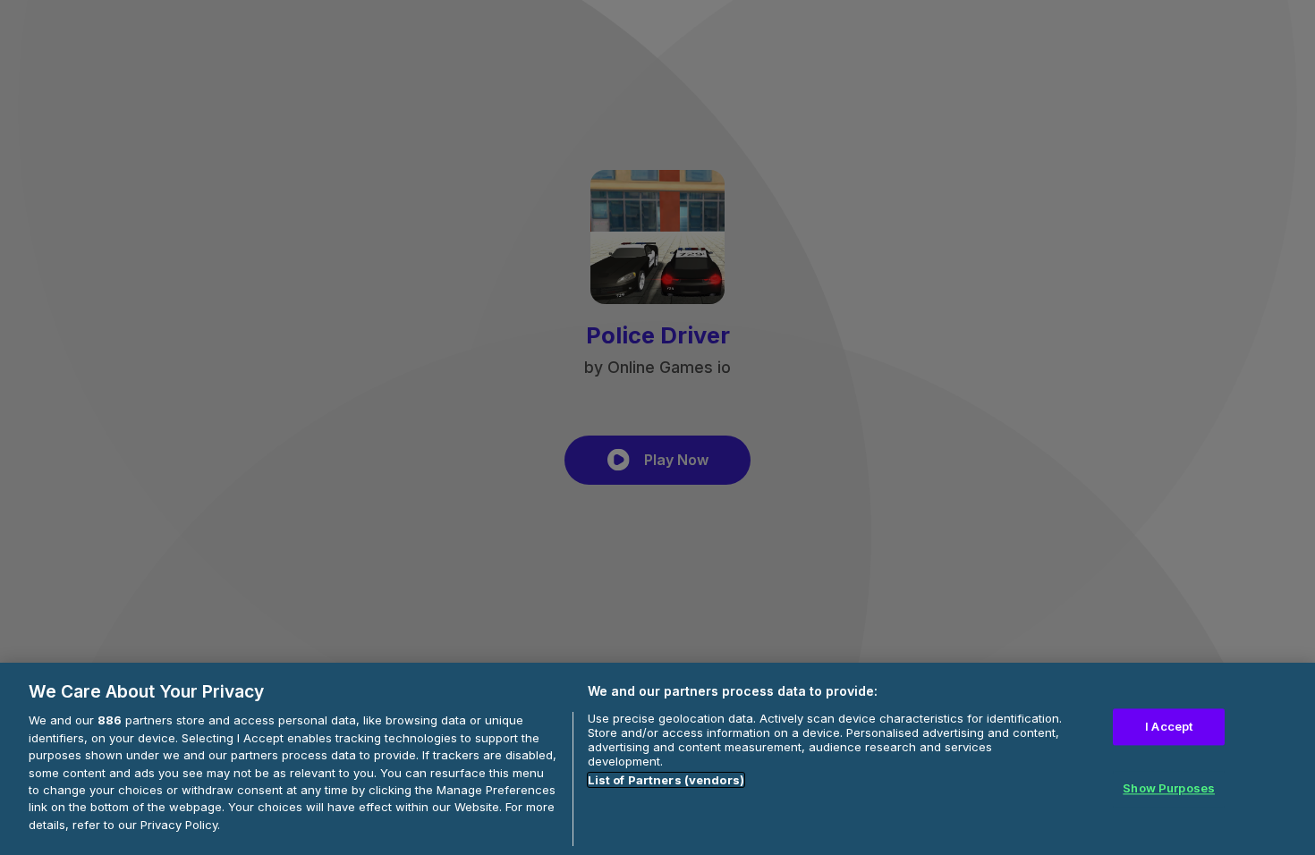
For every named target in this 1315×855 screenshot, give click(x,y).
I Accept (1168, 726)
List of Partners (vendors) (666, 780)
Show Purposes (1169, 789)
